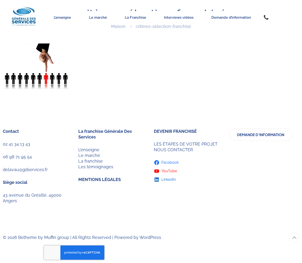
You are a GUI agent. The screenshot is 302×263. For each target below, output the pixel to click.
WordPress (150, 237)
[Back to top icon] (294, 237)
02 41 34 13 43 (16, 144)
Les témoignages (95, 166)
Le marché (89, 155)
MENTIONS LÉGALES (99, 179)
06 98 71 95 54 (17, 156)
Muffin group (56, 237)
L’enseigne (88, 149)
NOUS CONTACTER (173, 149)
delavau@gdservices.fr (25, 169)
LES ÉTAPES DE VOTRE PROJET (186, 144)
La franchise (90, 161)
